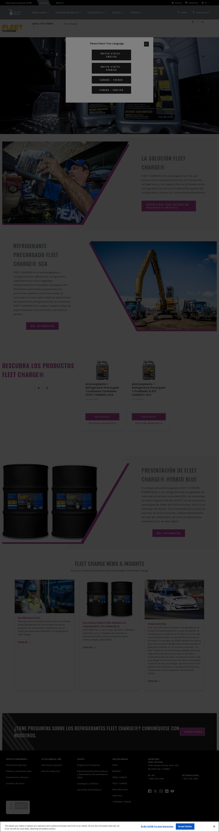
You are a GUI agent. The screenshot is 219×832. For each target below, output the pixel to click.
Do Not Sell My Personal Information (157, 826)
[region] (109, 826)
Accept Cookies (185, 826)
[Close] (214, 826)
